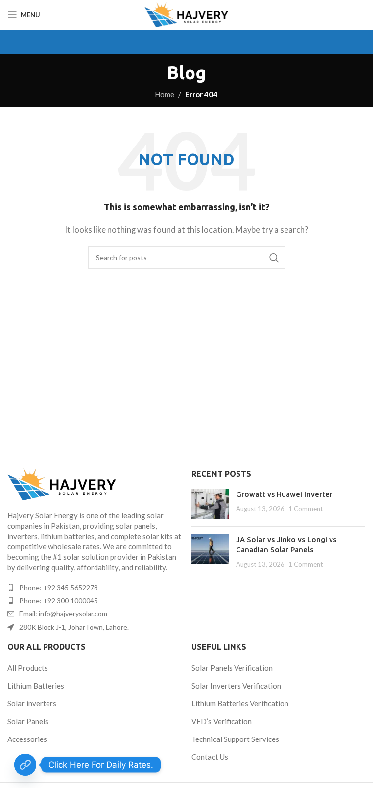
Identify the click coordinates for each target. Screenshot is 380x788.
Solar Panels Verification (232, 667)
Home (164, 94)
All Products (27, 667)
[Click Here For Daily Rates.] (25, 765)
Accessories (27, 739)
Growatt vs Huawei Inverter (284, 494)
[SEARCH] (274, 257)
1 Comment (305, 509)
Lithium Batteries (35, 685)
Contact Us (209, 756)
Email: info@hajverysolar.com (63, 613)
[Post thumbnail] (210, 504)
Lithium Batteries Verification (239, 703)
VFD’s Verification (221, 721)
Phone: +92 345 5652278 (58, 587)
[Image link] (94, 484)
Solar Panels (27, 721)
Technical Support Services (235, 739)
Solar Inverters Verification (236, 685)
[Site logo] (186, 15)
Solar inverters (31, 703)
